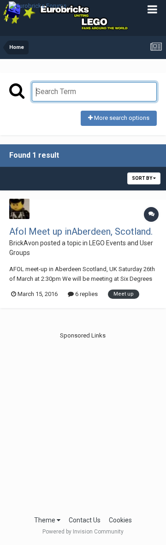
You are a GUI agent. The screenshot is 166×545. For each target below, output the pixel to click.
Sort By (142, 178)
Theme (45, 520)
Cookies (120, 520)
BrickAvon (24, 243)
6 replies (86, 293)
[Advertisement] (83, 423)
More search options (121, 117)
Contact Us (85, 520)
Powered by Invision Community (83, 531)
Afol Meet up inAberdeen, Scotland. (81, 231)
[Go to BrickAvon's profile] (19, 209)
